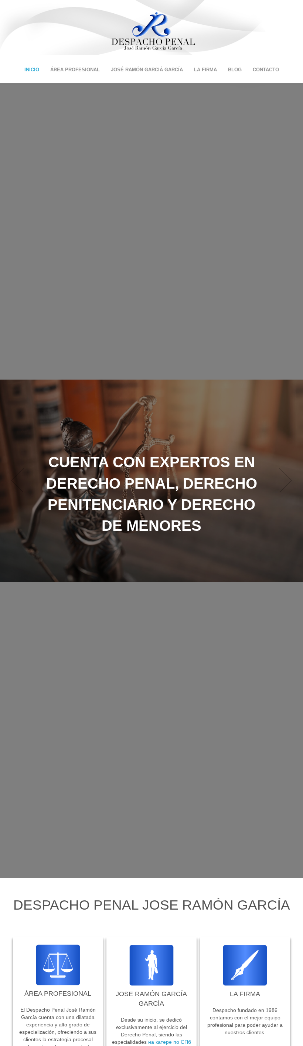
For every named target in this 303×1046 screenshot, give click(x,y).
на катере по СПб (169, 1042)
